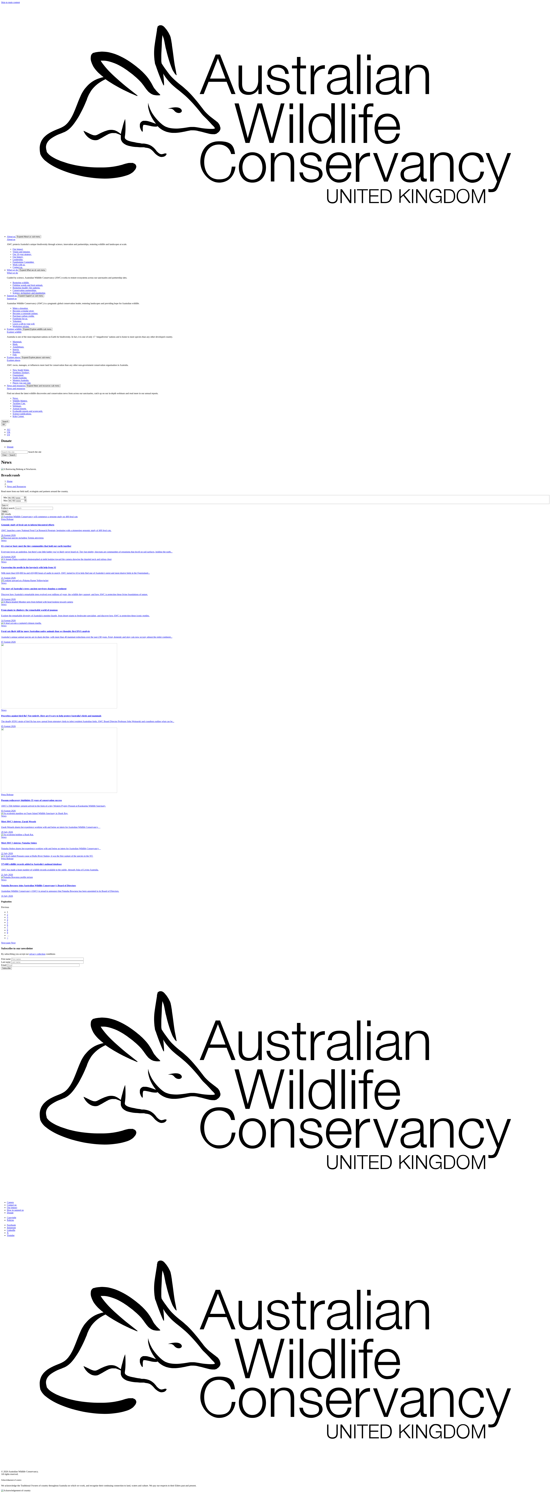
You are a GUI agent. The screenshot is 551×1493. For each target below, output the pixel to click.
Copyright (11, 1217)
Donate (10, 447)
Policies (10, 1220)
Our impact (12, 1207)
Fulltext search (7, 508)
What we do (12, 273)
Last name (5, 962)
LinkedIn (11, 1230)
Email (3, 965)
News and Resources (16, 486)
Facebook (11, 1225)
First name (6, 959)
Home (9, 481)
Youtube (10, 1235)
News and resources (16, 388)
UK (8, 432)
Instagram (11, 1227)
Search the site (34, 452)
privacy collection (37, 954)
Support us (12, 298)
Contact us (12, 1205)
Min (5, 497)
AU (8, 429)
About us (11, 239)
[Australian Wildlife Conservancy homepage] (275, 231)
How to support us (15, 1210)
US (8, 434)
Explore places (13, 360)
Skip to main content (10, 2)
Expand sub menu (28, 237)
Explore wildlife (14, 332)
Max (5, 500)
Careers (10, 1202)
